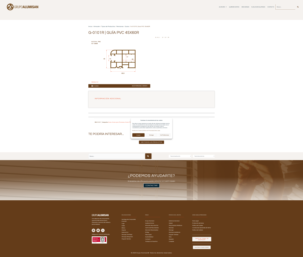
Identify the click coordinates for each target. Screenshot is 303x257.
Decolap (171, 227)
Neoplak (171, 239)
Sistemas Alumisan (174, 221)
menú (147, 215)
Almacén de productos (151, 225)
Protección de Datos (198, 223)
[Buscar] (297, 7)
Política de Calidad (197, 230)
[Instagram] (103, 230)
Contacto (270, 7)
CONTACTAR (151, 185)
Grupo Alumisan (149, 221)
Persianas (120, 26)
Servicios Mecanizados (151, 230)
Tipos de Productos (108, 26)
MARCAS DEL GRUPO (175, 215)
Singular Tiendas (173, 234)
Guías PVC (128, 122)
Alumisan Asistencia (174, 232)
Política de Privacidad (148, 130)
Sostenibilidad (149, 236)
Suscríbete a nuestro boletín (202, 247)
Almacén (222, 7)
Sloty (170, 236)
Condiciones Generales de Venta (201, 227)
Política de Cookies (137, 130)
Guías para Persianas (118, 122)
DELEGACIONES (126, 215)
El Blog (147, 232)
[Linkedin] (93, 230)
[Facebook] (98, 230)
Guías (127, 26)
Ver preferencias (164, 135)
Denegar (151, 135)
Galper (171, 223)
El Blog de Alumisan (258, 7)
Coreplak (171, 241)
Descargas (245, 7)
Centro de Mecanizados (152, 227)
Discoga (171, 230)
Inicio (90, 26)
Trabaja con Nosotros (151, 241)
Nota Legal (157, 130)
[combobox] (285, 7)
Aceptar (138, 135)
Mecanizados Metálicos (175, 225)
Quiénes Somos (234, 7)
